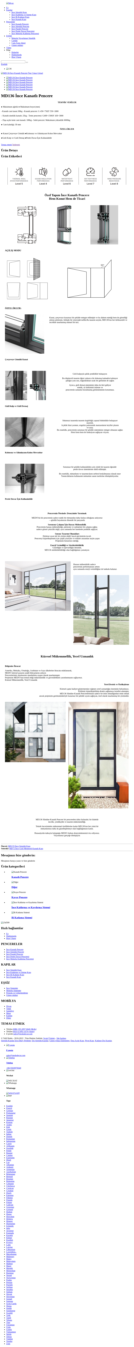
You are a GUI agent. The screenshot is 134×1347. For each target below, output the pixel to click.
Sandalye (10, 1011)
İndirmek (16, 145)
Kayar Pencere (19, 897)
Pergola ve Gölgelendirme (17, 993)
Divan (8, 1006)
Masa (8, 1013)
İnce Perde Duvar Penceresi (23, 31)
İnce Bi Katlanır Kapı (20, 17)
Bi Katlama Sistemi (22, 917)
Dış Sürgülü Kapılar (40, 1041)
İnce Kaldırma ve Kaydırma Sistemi (31, 907)
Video (8, 48)
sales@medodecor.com (15, 1055)
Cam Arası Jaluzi (19, 43)
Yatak (8, 1009)
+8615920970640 (13, 1068)
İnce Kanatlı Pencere (20, 24)
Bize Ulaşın (16, 57)
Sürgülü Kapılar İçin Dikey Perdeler (16, 1041)
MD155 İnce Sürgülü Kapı (19, 846)
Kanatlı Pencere (20, 877)
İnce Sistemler (12, 988)
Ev (7, 8)
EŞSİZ (9, 36)
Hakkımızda (17, 55)
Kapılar (9, 10)
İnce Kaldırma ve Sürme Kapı (24, 15)
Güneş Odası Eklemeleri (59, 1041)
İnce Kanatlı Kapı (19, 19)
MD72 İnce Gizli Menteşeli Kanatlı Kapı (26, 848)
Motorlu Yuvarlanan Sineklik (23, 38)
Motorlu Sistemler (13, 990)
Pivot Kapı (89, 1041)
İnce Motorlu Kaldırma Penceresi (25, 33)
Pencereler (10, 22)
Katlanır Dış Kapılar (103, 1041)
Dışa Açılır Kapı (77, 1041)
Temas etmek (6, 145)
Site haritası (61, 1038)
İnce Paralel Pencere (20, 29)
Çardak (15, 40)
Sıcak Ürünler (49, 1038)
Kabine (9, 1016)
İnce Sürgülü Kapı (19, 12)
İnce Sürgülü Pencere (20, 26)
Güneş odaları (17, 45)
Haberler (15, 52)
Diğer (14, 887)
